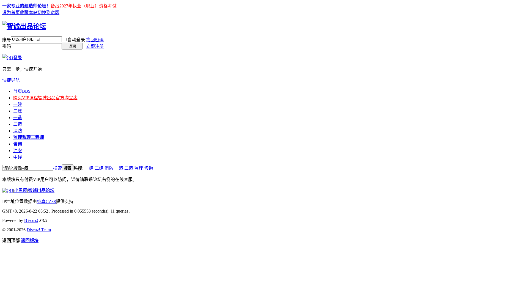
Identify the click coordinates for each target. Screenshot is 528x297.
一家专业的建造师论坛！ (26, 6)
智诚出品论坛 (41, 190)
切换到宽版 (48, 12)
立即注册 (95, 46)
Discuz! (31, 220)
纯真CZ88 (46, 201)
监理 (28, 137)
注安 (17, 150)
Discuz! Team (39, 229)
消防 (17, 130)
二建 (17, 111)
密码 (6, 46)
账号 (6, 39)
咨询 (17, 144)
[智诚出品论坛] (24, 26)
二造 (17, 124)
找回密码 (95, 39)
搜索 (57, 168)
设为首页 (11, 12)
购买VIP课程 (45, 97)
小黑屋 (20, 190)
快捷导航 (11, 80)
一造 (17, 117)
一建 (17, 104)
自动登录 (76, 39)
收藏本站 (28, 12)
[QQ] (7, 190)
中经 (17, 157)
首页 (22, 91)
